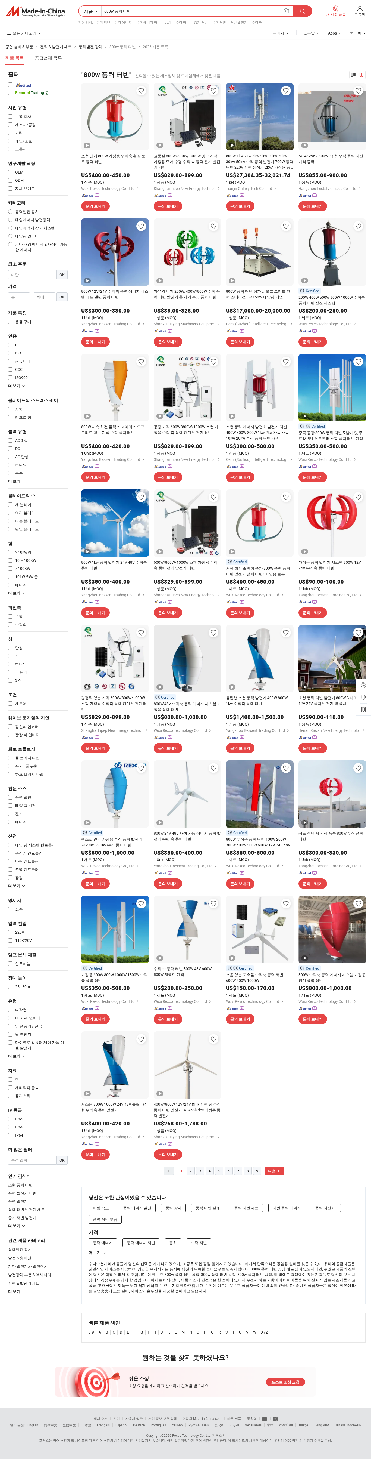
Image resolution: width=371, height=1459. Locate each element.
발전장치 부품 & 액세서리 (29, 1274)
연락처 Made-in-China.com (202, 1418)
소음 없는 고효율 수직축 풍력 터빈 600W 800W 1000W (254, 977)
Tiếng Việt (321, 1425)
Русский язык (198, 1425)
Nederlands (253, 1425)
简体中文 (50, 1425)
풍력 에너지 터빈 (148, 22)
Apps (332, 33)
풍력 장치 (173, 1207)
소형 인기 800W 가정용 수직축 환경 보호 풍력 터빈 (113, 158)
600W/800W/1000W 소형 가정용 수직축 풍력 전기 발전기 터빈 (186, 565)
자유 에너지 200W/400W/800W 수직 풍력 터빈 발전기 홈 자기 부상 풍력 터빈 (187, 294)
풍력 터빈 (103, 22)
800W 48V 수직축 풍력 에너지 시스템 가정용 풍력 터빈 (187, 706)
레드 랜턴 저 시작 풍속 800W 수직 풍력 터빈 (330, 836)
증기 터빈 (201, 22)
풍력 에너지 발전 (137, 1207)
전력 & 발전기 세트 (24, 1283)
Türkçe (303, 1425)
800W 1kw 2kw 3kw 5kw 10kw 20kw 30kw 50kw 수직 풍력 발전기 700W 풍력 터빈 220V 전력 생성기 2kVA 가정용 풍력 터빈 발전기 (259, 161)
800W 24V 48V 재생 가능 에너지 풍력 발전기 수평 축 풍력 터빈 (187, 836)
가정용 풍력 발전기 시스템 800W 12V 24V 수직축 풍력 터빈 (329, 565)
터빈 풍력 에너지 (287, 1207)
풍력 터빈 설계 (208, 1207)
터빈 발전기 (238, 22)
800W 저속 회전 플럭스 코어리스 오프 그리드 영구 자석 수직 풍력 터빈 (112, 429)
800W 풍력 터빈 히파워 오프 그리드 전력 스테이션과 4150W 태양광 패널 (258, 294)
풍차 (168, 22)
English (32, 1425)
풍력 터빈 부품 (105, 1219)
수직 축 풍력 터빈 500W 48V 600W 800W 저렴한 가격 (183, 971)
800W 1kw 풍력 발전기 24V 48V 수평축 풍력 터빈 (114, 565)
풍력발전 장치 (20, 1249)
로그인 (360, 14)
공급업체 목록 (48, 58)
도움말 (309, 33)
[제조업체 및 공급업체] (35, 11)
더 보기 (95, 1252)
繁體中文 (69, 1425)
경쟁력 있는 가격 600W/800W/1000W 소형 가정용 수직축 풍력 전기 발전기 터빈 (114, 703)
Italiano (177, 1425)
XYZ (264, 1332)
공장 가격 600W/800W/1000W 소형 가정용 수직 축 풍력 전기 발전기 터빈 (186, 429)
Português (158, 1425)
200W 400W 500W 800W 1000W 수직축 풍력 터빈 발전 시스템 (331, 300)
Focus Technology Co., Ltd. (191, 1435)
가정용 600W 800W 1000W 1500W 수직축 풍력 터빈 (114, 977)
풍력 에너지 (123, 22)
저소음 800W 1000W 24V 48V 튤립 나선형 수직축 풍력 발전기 (114, 1107)
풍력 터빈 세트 (246, 1207)
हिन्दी (270, 1425)
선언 (116, 1418)
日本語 (86, 1425)
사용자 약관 (134, 1418)
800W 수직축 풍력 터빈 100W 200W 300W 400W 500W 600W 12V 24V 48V (258, 842)
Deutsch (139, 1425)
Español (121, 1425)
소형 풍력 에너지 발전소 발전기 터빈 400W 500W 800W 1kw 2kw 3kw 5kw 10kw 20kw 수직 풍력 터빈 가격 (257, 432)
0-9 (91, 1332)
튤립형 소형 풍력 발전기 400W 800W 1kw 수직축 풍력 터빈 (257, 700)
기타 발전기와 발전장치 (28, 1266)
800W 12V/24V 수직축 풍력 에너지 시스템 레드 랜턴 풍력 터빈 (114, 294)
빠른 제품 (234, 1418)
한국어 (219, 1425)
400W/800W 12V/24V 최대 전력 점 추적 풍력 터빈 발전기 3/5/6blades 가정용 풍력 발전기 (187, 1110)
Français (103, 1425)
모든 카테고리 (24, 33)
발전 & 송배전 (19, 1257)
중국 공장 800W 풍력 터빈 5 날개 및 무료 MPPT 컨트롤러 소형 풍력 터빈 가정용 (330, 435)
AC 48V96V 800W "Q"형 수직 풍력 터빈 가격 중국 (330, 158)
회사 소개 (101, 1418)
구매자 (278, 33)
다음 (272, 1170)
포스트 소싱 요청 (285, 1382)
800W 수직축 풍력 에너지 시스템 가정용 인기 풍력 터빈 (332, 977)
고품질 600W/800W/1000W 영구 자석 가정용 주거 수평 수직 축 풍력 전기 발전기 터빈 (187, 161)
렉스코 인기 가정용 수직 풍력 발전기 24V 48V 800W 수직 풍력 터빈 (111, 842)
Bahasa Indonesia (348, 1425)
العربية (234, 1425)
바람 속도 (101, 1207)
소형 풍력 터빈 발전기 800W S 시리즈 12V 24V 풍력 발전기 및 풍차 (329, 700)
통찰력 (252, 1418)
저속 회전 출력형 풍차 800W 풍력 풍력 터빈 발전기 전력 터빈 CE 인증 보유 (258, 571)
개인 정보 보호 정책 (162, 1418)
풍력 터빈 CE (326, 1207)
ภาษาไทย (286, 1425)
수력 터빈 (183, 22)
